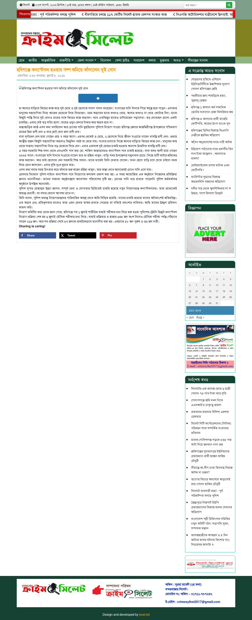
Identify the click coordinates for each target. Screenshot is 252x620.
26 (230, 296)
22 (203, 296)
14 (196, 291)
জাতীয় (33, 60)
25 (224, 296)
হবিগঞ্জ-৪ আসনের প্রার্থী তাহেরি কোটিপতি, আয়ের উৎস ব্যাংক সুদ (210, 121)
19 (230, 291)
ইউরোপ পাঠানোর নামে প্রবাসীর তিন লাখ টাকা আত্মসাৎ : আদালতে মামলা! (212, 153)
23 (210, 296)
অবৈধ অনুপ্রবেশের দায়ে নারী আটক (211, 142)
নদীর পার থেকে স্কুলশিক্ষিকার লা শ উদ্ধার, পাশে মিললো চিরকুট (211, 190)
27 (190, 303)
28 (196, 303)
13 (190, 291)
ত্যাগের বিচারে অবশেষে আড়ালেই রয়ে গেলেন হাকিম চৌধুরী (210, 481)
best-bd (144, 614)
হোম (21, 60)
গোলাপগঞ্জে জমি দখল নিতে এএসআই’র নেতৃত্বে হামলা (207, 402)
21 (196, 296)
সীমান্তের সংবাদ (198, 60)
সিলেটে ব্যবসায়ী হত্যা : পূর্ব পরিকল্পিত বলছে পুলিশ (207, 493)
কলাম (152, 60)
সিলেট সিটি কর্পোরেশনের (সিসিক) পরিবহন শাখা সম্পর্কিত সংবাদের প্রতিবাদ (211, 428)
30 (210, 303)
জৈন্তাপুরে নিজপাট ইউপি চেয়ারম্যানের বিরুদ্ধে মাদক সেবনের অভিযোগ (211, 507)
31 (217, 303)
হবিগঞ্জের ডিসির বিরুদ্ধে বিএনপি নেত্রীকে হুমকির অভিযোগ (210, 132)
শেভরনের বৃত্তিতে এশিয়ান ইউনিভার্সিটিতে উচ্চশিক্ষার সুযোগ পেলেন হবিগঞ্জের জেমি (210, 84)
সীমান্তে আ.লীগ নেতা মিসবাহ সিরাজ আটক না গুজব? (212, 469)
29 (203, 303)
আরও (177, 60)
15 (203, 291)
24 (217, 296)
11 (224, 285)
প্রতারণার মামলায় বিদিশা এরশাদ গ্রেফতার (210, 414)
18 (224, 291)
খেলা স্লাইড (122, 60)
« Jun (190, 317)
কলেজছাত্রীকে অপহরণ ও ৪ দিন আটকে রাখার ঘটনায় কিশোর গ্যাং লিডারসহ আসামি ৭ (210, 540)
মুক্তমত (164, 60)
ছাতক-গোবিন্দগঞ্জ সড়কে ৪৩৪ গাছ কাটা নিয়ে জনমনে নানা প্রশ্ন (211, 442)
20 (190, 296)
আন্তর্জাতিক (48, 60)
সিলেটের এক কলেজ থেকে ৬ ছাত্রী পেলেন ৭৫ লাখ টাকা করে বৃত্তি (210, 390)
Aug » (200, 317)
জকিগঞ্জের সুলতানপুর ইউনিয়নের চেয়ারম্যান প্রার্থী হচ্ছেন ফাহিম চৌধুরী (210, 456)
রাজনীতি (64, 60)
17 (217, 291)
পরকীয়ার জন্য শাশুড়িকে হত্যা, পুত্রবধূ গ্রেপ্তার (208, 97)
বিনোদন (105, 60)
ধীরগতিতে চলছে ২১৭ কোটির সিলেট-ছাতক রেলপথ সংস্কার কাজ (116, 14)
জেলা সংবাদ (86, 60)
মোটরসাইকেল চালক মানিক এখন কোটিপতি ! (210, 167)
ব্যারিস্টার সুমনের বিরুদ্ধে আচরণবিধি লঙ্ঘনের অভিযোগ (208, 179)
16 (210, 291)
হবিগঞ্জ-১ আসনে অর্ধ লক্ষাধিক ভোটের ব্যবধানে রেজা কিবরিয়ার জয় (212, 109)
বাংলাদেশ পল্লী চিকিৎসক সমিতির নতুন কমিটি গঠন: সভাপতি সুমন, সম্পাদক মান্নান (210, 523)
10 (217, 285)
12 (230, 285)
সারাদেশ (138, 60)
